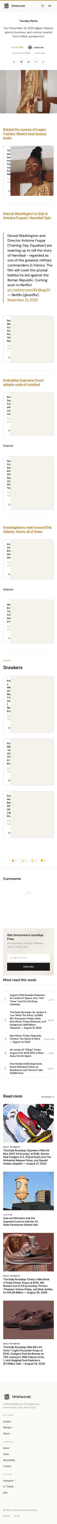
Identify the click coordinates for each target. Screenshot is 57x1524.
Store (6, 1454)
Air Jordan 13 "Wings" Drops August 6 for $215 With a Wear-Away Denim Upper (27, 1053)
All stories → (47, 1096)
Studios (7, 1421)
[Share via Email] (36, 62)
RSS (5, 1492)
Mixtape (7, 1427)
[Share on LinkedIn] (21, 62)
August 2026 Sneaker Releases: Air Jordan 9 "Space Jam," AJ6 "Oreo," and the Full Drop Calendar (27, 999)
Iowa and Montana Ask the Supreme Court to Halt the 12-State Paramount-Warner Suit (20, 1221)
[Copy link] (43, 62)
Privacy (6, 1516)
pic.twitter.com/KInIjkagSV (28, 290)
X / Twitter (8, 1486)
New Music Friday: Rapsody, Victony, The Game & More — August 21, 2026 (25, 1039)
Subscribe (28, 966)
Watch (6, 1433)
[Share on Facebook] (28, 62)
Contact (7, 1466)
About (6, 1448)
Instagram (8, 1480)
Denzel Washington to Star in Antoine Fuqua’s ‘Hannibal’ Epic (27, 216)
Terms (17, 1516)
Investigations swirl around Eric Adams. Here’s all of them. (27, 529)
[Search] (43, 6)
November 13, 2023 (22, 300)
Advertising (9, 1460)
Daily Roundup (11, 1147)
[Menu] (50, 5)
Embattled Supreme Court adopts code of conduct (23, 382)
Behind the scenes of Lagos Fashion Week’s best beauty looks (24, 133)
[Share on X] (14, 62)
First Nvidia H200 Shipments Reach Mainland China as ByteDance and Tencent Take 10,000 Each (26, 1068)
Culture (18, 47)
